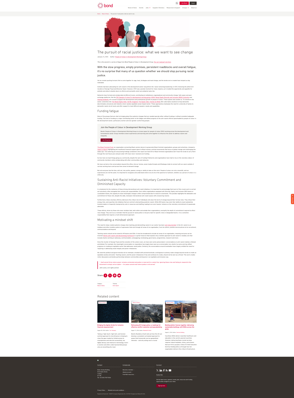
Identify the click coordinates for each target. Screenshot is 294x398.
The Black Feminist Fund (105, 147)
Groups (184, 8)
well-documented (170, 225)
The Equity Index (144, 102)
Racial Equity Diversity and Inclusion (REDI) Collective (172, 97)
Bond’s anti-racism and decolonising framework (118, 236)
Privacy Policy (101, 390)
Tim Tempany (112, 330)
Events (141, 8)
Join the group (106, 140)
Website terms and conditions (116, 390)
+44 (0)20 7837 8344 (105, 377)
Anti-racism (116, 285)
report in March (102, 149)
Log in (193, 3)
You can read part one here (162, 62)
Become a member (128, 370)
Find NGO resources (128, 374)
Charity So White (155, 102)
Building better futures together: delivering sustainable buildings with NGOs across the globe (179, 327)
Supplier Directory (158, 8)
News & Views (105, 13)
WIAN (153, 97)
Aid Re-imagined (132, 102)
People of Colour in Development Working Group (130, 57)
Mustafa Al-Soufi (147, 330)
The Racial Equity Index (119, 102)
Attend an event (127, 372)
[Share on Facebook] (105, 275)
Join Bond (184, 3)
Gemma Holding (180, 332)
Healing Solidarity (103, 99)
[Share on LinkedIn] (115, 275)
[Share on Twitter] (110, 275)
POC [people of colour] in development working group (133, 97)
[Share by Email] (119, 275)
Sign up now (161, 386)
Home (98, 13)
